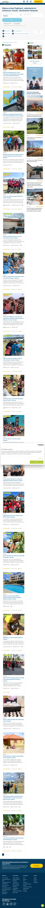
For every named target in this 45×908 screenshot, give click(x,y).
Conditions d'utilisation (27, 886)
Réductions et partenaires (4, 893)
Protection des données (26, 889)
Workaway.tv (15, 882)
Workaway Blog (16, 877)
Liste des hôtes (5, 42)
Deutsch (35, 879)
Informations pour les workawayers (6, 883)
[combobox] (12, 15)
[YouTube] (7, 903)
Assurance (25, 882)
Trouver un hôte (5, 877)
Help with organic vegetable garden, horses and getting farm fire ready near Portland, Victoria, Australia (34, 210)
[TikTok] (14, 903)
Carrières (25, 891)
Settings (39, 458)
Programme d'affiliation (17, 890)
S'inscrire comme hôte (6, 887)
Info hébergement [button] (18, 30)
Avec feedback (17, 23)
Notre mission (15, 892)
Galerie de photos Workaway (16, 880)
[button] (13, 192)
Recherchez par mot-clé (28, 14)
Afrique (10, 42)
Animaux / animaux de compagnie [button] (22, 33)
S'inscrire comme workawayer (5, 886)
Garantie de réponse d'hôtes (27, 884)
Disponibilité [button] (7, 33)
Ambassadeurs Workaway (15, 889)
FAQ (24, 880)
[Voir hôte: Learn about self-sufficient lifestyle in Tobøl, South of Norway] (35, 149)
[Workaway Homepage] (6, 1)
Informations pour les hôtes (6, 880)
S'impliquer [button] (4, 3)
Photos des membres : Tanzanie (35, 62)
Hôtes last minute (7, 23)
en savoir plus (35, 73)
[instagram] (11, 903)
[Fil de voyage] (27, 1)
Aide (24, 877)
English (35, 877)
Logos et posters (16, 883)
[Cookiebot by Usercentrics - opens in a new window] (38, 445)
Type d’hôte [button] (7, 30)
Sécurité (8, 3)
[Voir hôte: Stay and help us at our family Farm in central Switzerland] (35, 126)
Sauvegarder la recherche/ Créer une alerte (14, 25)
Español (35, 880)
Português (36, 882)
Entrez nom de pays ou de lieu (8, 14)
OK (36, 462)
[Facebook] (3, 903)
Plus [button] (6, 36)
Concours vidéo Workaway (16, 886)
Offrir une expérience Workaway (6, 890)
